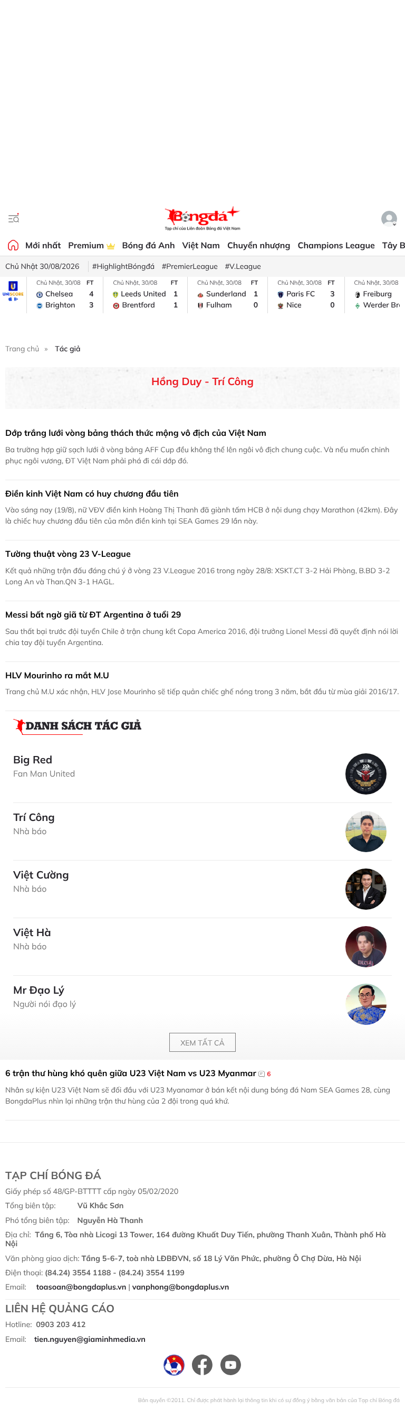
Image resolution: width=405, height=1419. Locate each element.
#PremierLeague (190, 266)
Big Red (32, 759)
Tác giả (67, 348)
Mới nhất (43, 245)
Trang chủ (22, 348)
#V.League (243, 266)
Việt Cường (41, 875)
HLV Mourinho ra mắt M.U (57, 675)
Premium (87, 245)
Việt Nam (201, 245)
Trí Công (34, 817)
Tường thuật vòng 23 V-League (68, 553)
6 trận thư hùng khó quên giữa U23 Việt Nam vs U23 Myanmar (138, 1073)
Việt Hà (32, 932)
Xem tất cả (202, 1043)
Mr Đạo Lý (38, 990)
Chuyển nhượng (259, 245)
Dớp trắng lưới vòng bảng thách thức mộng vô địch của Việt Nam (135, 432)
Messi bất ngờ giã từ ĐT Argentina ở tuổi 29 (93, 614)
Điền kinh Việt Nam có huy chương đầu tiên (92, 493)
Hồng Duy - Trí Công (202, 381)
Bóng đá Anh (148, 245)
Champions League (335, 245)
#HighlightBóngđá (123, 266)
